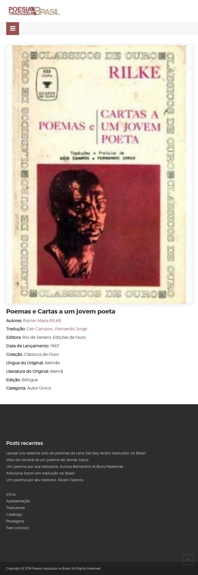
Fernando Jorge (71, 328)
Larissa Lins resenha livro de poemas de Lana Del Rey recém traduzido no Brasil (76, 453)
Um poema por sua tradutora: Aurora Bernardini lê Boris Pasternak (64, 466)
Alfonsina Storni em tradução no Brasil (40, 473)
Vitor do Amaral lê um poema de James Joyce (47, 460)
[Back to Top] (188, 559)
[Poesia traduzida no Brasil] (34, 11)
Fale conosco (17, 528)
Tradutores (15, 507)
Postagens (15, 521)
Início (11, 494)
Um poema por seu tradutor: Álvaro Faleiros (44, 480)
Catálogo (14, 514)
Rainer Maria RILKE (42, 320)
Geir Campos (39, 328)
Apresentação (18, 501)
